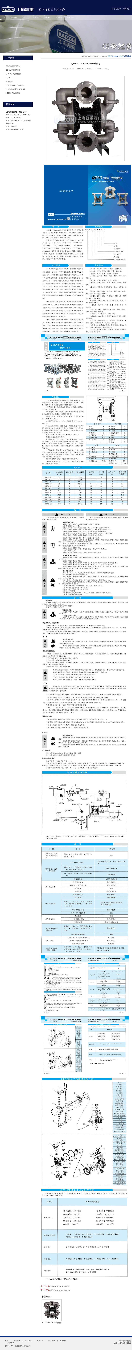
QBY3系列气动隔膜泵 (13, 74)
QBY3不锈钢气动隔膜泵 (97, 56)
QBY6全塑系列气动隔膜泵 (15, 85)
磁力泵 (8, 78)
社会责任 (70, 17)
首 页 (3, 17)
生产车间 (48, 17)
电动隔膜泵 (10, 81)
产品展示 (25, 17)
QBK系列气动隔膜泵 (13, 70)
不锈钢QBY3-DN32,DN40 (60, 1286)
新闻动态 (59, 17)
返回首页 (84, 56)
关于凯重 (14, 17)
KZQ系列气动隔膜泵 (13, 93)
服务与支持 (116, 9)
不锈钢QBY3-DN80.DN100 (60, 1290)
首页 (6, 1340)
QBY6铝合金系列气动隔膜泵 (16, 89)
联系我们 (126, 9)
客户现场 (36, 17)
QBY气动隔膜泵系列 (13, 66)
